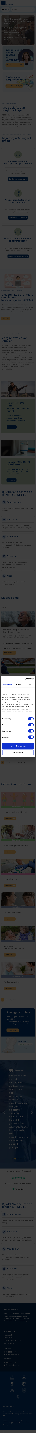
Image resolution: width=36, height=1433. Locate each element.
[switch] (31, 724)
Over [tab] (29, 684)
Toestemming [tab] (7, 684)
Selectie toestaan (18, 752)
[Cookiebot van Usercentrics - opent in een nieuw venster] (25, 679)
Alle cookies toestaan (18, 746)
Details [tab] (18, 684)
